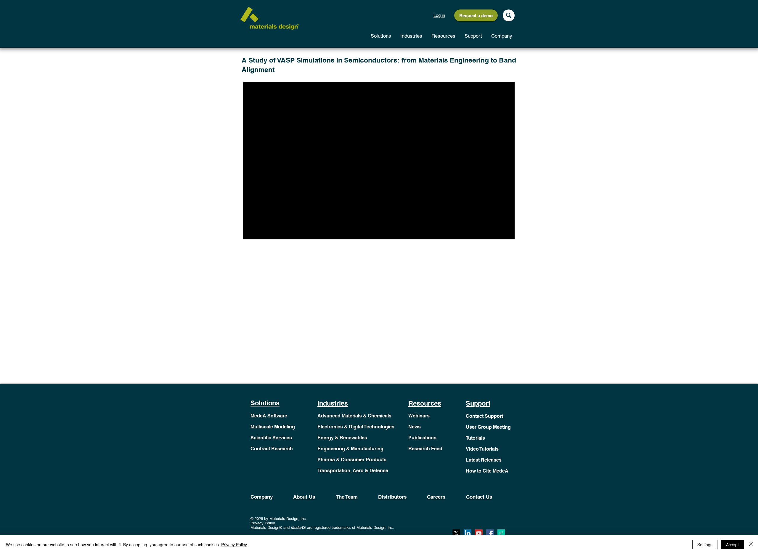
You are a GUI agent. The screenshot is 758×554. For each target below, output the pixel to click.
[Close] (750, 544)
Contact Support (484, 416)
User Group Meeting (488, 427)
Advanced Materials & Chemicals (354, 416)
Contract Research (271, 448)
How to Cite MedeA (487, 471)
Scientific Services (271, 438)
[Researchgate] (501, 533)
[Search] (509, 15)
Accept (732, 544)
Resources (424, 403)
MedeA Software (268, 416)
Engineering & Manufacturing (350, 448)
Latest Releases (484, 460)
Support (478, 403)
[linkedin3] (467, 533)
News (414, 427)
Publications (422, 438)
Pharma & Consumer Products (351, 459)
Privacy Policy (262, 523)
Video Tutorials (482, 449)
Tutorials (475, 438)
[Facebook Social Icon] (490, 533)
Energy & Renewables (342, 438)
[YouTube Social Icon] (479, 533)
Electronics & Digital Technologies (355, 427)
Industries (332, 403)
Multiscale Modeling (272, 427)
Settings (704, 544)
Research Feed (425, 448)
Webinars (419, 416)
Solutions (265, 403)
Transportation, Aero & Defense (352, 470)
